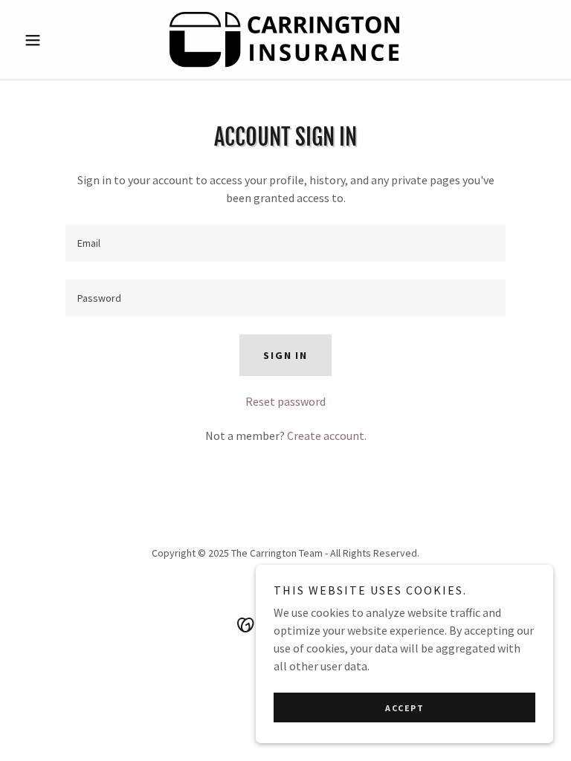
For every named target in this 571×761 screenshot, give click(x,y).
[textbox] (285, 243)
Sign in (285, 355)
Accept (404, 707)
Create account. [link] (327, 435)
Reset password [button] (285, 401)
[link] (285, 40)
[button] (58, 40)
